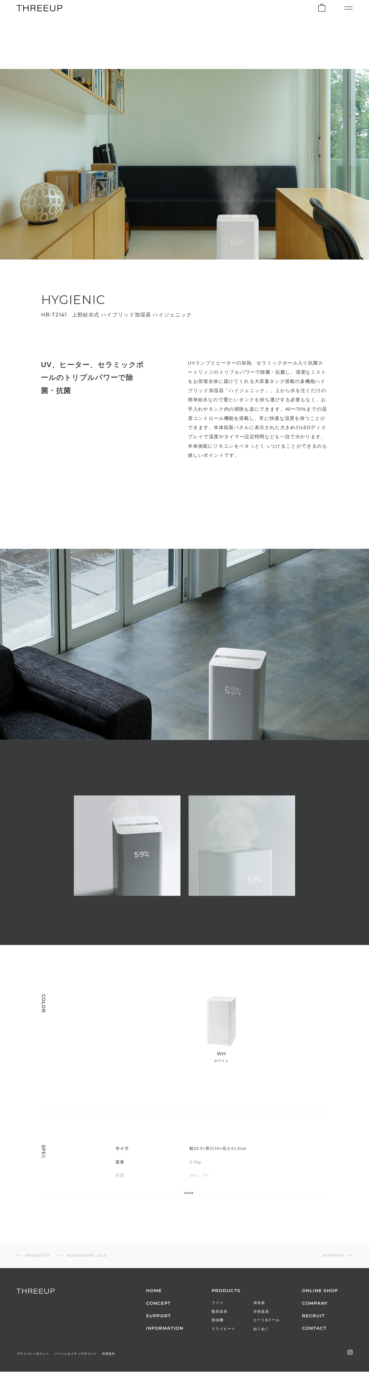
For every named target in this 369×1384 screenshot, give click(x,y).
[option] (127, 854)
